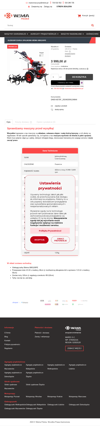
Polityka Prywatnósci (50, 231)
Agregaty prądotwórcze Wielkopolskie (56, 367)
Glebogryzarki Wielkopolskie (15, 405)
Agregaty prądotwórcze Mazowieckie (13, 367)
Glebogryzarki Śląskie (34, 408)
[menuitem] (17, 34)
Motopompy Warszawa (77, 397)
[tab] (8, 122)
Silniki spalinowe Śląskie (35, 385)
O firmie (7, 333)
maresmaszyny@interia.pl (38, 3)
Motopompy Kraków (54, 397)
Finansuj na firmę (65, 83)
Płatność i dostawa (42, 333)
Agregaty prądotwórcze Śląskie (34, 375)
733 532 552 (56, 3)
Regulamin (8, 348)
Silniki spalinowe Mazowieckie (10, 386)
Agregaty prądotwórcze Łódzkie (77, 367)
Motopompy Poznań (12, 397)
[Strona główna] (16, 16)
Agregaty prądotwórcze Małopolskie (34, 367)
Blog (6, 337)
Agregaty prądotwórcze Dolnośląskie (13, 375)
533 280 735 (69, 3)
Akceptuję (39, 240)
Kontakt (7, 341)
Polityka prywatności (12, 344)
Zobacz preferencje (60, 240)
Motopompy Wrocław (34, 397)
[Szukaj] (93, 25)
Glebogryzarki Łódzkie (55, 405)
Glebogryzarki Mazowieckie (14, 408)
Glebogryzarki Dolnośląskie (79, 405)
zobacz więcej (74, 348)
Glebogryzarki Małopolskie (36, 405)
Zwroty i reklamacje (42, 337)
